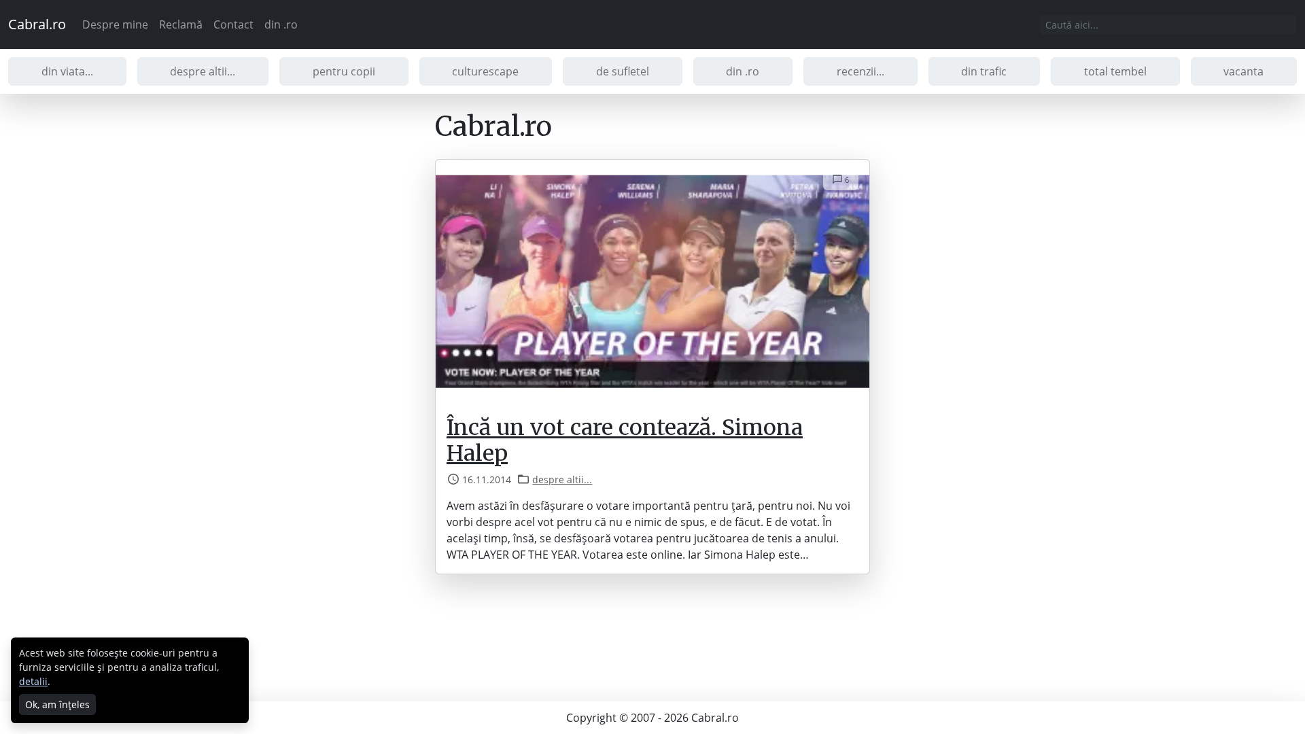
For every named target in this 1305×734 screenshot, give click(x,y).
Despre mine (115, 24)
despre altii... (202, 71)
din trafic (984, 71)
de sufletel (622, 71)
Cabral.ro (37, 24)
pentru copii (344, 71)
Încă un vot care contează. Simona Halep (625, 440)
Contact (233, 24)
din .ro (281, 24)
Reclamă (181, 24)
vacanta (1243, 71)
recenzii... (860, 71)
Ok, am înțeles (57, 704)
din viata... (67, 71)
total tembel (1115, 71)
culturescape (485, 71)
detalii (33, 681)
